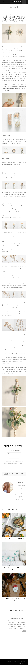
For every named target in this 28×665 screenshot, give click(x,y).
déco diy (19, 461)
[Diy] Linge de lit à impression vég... (14, 568)
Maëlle (16, 616)
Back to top (22, 663)
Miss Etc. (8, 90)
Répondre (24, 630)
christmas (13, 461)
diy (23, 461)
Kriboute (4, 88)
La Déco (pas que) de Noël (17, 62)
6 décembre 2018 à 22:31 (17, 618)
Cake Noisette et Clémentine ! (14, 538)
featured (6, 463)
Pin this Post (15, 457)
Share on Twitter (15, 453)
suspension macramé (18, 463)
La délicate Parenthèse (13, 88)
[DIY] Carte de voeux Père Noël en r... (14, 599)
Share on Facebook (14, 450)
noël (10, 463)
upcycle (14, 465)
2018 (9, 461)
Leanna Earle (20, 482)
